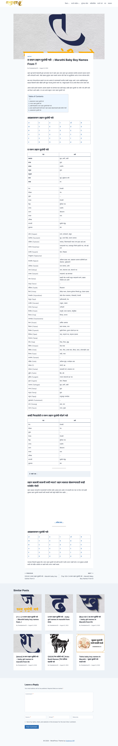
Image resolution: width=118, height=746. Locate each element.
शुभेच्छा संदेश (84, 3)
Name (28, 717)
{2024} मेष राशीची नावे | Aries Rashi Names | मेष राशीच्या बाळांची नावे (58, 659)
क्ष (70, 142)
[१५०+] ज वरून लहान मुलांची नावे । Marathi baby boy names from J (27, 619)
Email (51, 717)
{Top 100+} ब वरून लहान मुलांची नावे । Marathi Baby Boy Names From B (77, 576)
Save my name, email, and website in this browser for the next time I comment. (51, 722)
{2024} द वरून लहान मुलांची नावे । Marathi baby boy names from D (41, 576)
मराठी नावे (100, 3)
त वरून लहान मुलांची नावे (35, 103)
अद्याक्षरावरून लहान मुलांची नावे (37, 101)
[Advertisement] (59, 508)
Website (75, 717)
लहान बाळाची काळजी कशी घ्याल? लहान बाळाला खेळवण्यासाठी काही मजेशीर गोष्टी (48, 108)
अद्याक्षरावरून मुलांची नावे (35, 110)
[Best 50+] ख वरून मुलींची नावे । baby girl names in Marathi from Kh (90, 619)
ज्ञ (81, 142)
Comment (29, 694)
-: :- (59, 522)
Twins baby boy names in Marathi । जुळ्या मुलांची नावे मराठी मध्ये (89, 659)
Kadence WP (70, 741)
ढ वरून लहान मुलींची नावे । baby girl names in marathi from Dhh (59, 619)
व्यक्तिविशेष (93, 3)
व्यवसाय (110, 3)
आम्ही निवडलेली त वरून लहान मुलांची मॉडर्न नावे (41, 106)
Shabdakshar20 (33, 68)
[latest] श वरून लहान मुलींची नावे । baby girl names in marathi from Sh (27, 659)
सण (105, 3)
